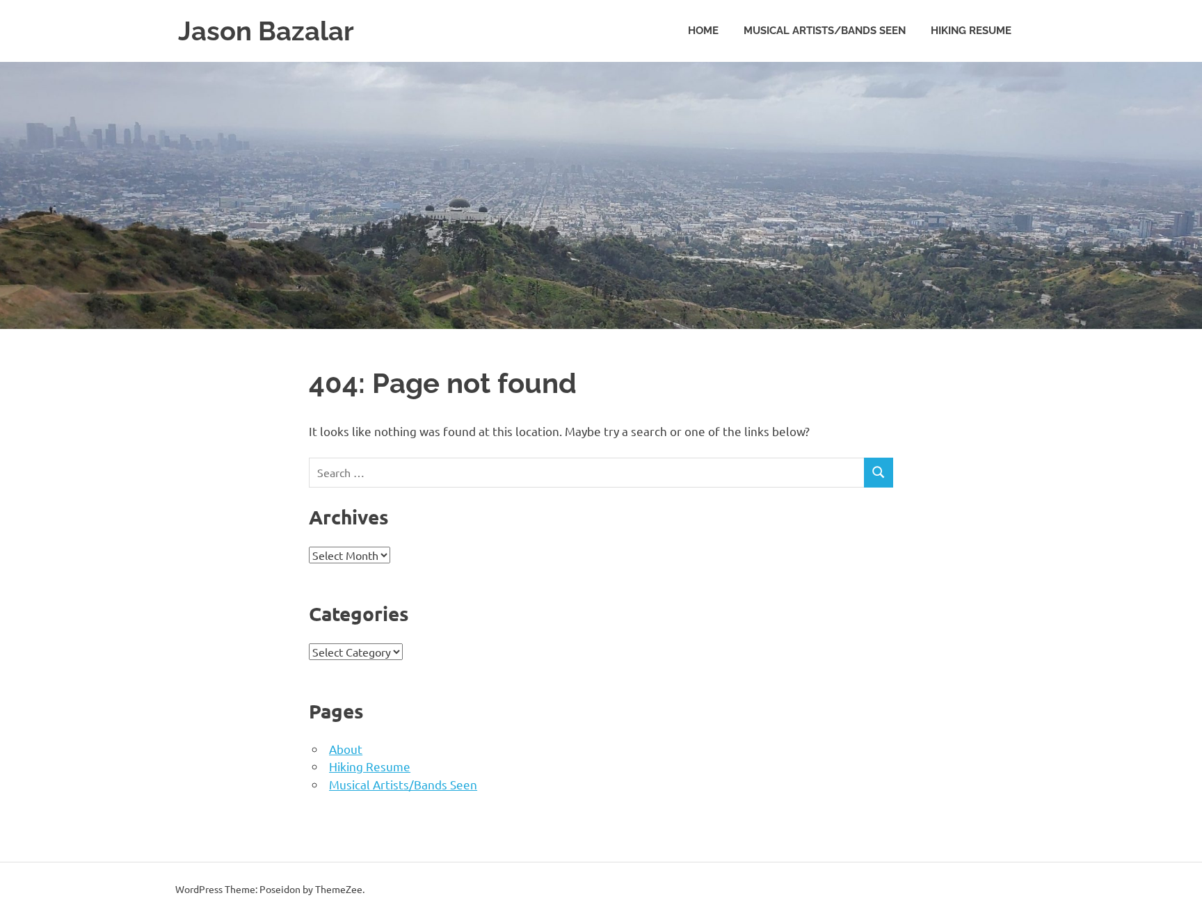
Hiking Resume (971, 30)
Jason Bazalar (266, 31)
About (345, 748)
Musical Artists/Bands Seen (825, 30)
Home (703, 30)
